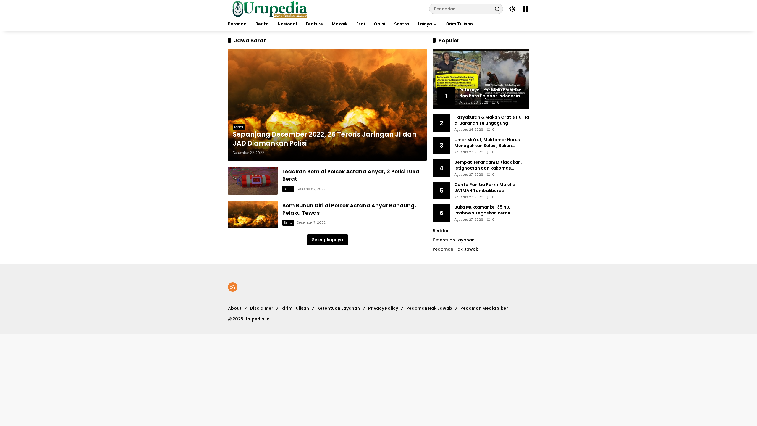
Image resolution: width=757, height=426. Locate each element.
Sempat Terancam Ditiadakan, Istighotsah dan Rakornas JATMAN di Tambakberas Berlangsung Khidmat (488, 165)
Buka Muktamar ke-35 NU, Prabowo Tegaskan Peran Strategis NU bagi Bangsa (482, 210)
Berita (238, 127)
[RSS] (232, 287)
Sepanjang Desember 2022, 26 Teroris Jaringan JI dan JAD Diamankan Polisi (324, 139)
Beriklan (441, 231)
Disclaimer (261, 308)
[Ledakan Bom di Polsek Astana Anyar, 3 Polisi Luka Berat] (253, 181)
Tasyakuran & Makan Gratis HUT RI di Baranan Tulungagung (491, 120)
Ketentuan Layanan (454, 240)
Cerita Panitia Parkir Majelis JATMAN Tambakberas (484, 187)
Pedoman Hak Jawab (429, 308)
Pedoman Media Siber (484, 308)
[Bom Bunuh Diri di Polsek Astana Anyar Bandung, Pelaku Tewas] (253, 215)
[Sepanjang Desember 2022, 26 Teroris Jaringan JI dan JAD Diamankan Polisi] (327, 105)
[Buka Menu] (525, 8)
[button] (497, 9)
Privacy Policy (383, 308)
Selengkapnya (327, 240)
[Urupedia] (269, 9)
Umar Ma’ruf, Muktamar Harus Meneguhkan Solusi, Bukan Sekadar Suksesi (487, 143)
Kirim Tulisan (295, 308)
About (235, 308)
